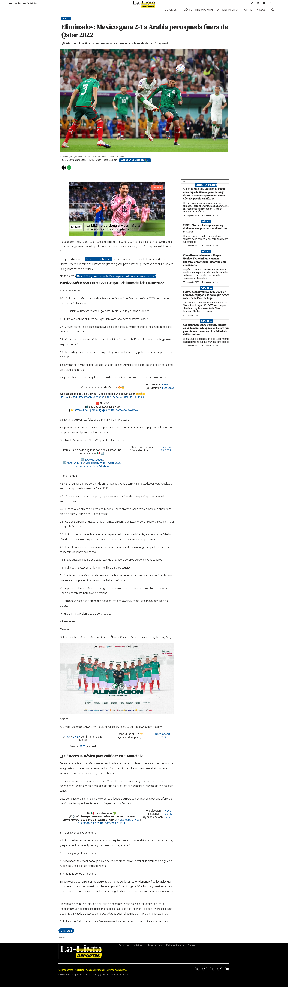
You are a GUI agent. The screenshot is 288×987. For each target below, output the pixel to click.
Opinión (249, 9)
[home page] (144, 4)
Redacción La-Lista (210, 216)
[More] (179, 10)
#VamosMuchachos (92, 397)
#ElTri (82, 746)
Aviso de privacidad (95, 970)
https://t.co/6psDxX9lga (88, 410)
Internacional (204, 9)
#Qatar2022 (114, 462)
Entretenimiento (227, 9)
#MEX (76, 397)
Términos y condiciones (116, 970)
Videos (261, 9)
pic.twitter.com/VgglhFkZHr (108, 822)
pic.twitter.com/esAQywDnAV (120, 410)
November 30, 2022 (168, 386)
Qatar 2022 (66, 931)
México (187, 9)
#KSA (64, 397)
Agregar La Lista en (132, 160)
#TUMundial (137, 397)
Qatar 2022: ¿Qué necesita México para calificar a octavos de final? (116, 276)
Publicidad (80, 970)
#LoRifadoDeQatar (117, 397)
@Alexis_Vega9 (94, 459)
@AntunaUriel (75, 462)
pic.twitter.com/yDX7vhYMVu (92, 466)
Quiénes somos (65, 970)
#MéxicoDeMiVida (94, 462)
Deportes (171, 9)
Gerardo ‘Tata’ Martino (98, 259)
